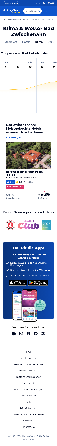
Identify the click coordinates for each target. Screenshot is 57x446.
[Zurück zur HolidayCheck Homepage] (11, 11)
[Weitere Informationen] (38, 195)
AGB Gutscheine (28, 408)
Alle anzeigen (13, 137)
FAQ (28, 352)
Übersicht (11, 42)
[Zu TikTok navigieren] (28, 334)
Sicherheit (28, 420)
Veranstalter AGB (28, 370)
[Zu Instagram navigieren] (21, 334)
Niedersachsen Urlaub (18, 19)
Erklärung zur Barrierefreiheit (28, 414)
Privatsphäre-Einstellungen (28, 389)
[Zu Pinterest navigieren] (35, 334)
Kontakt (38, 3)
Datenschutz (28, 383)
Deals (51, 42)
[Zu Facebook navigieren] (13, 334)
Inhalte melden (28, 358)
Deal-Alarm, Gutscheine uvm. (28, 364)
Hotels (26, 42)
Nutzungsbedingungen (28, 377)
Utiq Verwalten (28, 395)
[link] (45, 11)
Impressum (28, 427)
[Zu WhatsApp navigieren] (43, 334)
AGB (28, 402)
